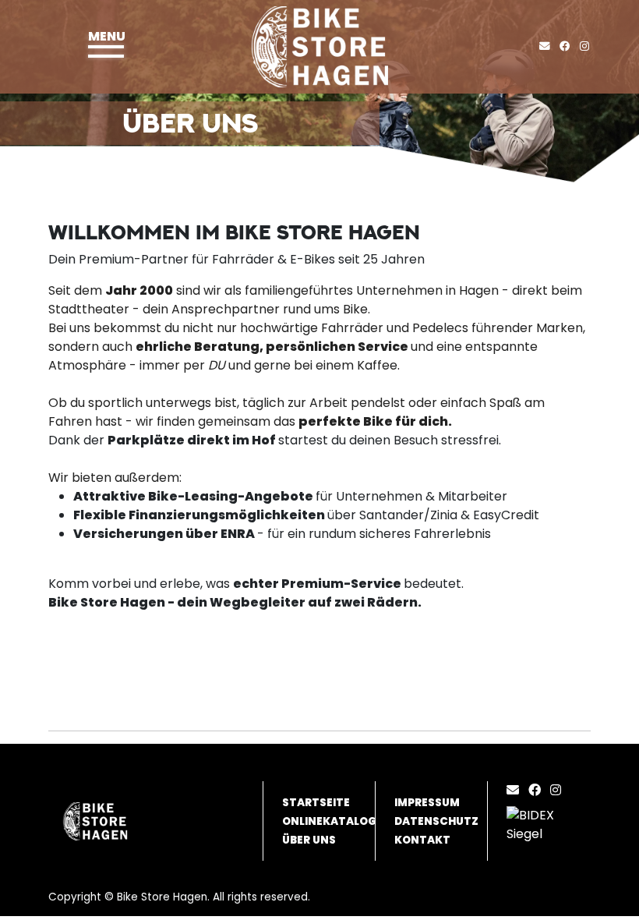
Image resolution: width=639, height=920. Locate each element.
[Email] (516, 790)
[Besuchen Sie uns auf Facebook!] (570, 46)
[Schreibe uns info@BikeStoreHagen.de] (547, 46)
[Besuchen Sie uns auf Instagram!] (587, 46)
